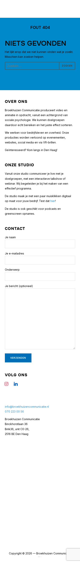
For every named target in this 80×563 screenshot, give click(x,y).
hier (52, 201)
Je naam (10, 237)
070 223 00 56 (14, 411)
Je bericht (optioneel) (19, 286)
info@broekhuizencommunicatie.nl (27, 406)
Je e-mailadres (14, 253)
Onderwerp (12, 269)
